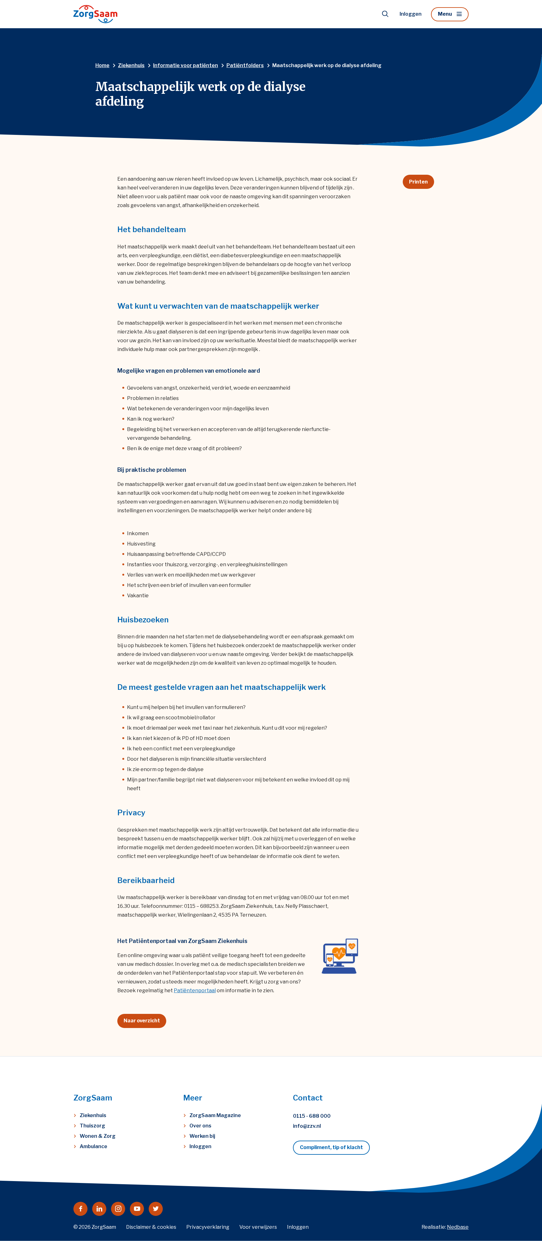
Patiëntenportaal (195, 990)
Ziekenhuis (93, 1115)
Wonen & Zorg (97, 1136)
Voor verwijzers (258, 1227)
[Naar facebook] (80, 1209)
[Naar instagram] (118, 1209)
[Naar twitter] (156, 1209)
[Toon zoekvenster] (385, 14)
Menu (445, 14)
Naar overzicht (142, 1021)
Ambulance (93, 1146)
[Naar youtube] (137, 1209)
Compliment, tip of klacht (331, 1147)
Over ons (200, 1126)
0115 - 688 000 (312, 1116)
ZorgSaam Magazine (215, 1115)
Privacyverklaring (207, 1227)
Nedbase (458, 1227)
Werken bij (202, 1136)
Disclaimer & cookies (151, 1227)
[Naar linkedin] (99, 1209)
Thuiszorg (92, 1126)
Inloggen (411, 14)
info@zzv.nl (307, 1126)
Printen (418, 182)
